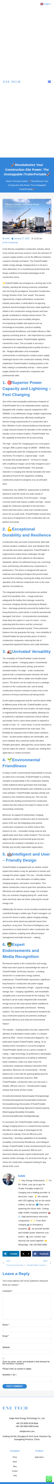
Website (6, 1347)
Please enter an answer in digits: (17, 1369)
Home (8, 181)
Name (6, 1325)
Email (6, 1336)
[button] (49, 81)
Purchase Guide (20, 181)
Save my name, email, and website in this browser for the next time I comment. (26, 1363)
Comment (7, 1291)
